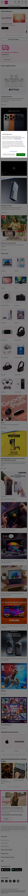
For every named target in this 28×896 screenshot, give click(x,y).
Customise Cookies (13, 151)
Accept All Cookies (20, 154)
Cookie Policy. (18, 138)
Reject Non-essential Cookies (9, 154)
